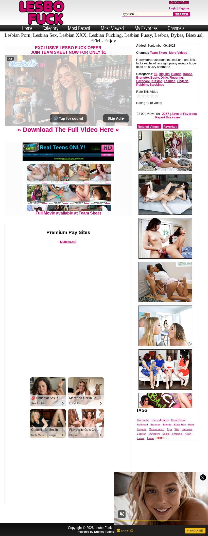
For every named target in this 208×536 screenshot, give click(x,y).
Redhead (142, 424)
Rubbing (142, 84)
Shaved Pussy (160, 420)
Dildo (164, 77)
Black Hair (180, 424)
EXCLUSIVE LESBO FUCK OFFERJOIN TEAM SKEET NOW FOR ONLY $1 (68, 50)
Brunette (142, 77)
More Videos (178, 53)
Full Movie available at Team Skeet (68, 213)
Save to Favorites (184, 114)
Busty (154, 77)
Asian (188, 433)
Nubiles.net (68, 242)
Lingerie (182, 81)
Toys (169, 429)
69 (155, 74)
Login (173, 8)
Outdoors (154, 433)
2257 (165, 114)
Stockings (157, 84)
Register (184, 8)
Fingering (176, 77)
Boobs (187, 74)
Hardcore (143, 81)
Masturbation (156, 429)
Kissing (156, 81)
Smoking (177, 433)
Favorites (170, 127)
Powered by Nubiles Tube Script (99, 531)
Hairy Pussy (178, 420)
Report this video (167, 117)
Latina (140, 438)
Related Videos (149, 127)
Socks (165, 433)
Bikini (191, 424)
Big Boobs (143, 420)
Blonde (176, 74)
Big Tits (164, 74)
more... (161, 438)
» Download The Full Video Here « (68, 129)
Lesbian (169, 81)
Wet (177, 429)
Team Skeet (158, 53)
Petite (150, 438)
